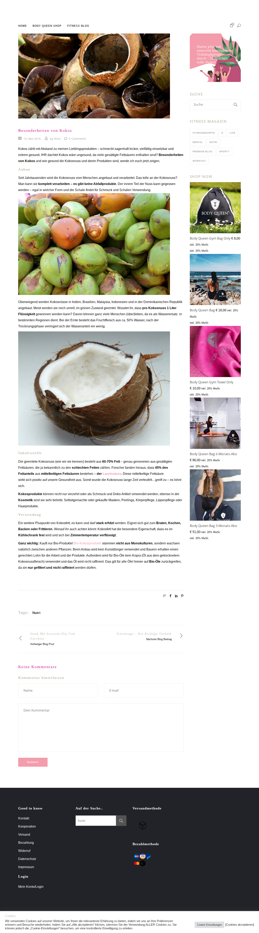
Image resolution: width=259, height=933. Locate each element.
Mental (198, 142)
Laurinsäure (112, 473)
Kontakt (23, 818)
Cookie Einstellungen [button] (209, 924)
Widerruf (24, 850)
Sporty (224, 151)
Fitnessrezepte (204, 133)
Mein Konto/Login (31, 886)
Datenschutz (27, 859)
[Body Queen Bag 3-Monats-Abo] (215, 495)
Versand (24, 834)
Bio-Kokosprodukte (87, 543)
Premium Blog (203, 151)
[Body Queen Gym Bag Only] (215, 208)
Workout (199, 161)
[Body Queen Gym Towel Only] (215, 352)
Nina (57, 139)
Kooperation (27, 826)
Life (232, 133)
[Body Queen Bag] (215, 280)
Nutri (36, 613)
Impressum (26, 867)
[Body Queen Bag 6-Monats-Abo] (215, 424)
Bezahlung (26, 842)
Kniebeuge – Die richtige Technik (144, 633)
